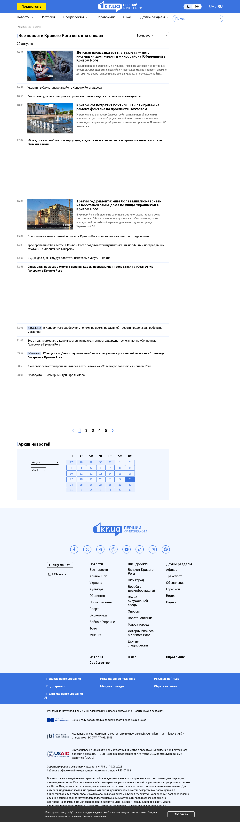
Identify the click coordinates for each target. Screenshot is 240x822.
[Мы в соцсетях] (74, 549)
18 (81, 479)
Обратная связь (165, 686)
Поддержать (31, 6)
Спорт (94, 609)
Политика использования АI (63, 695)
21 (110, 479)
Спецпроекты (73, 17)
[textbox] (195, 18)
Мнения (95, 635)
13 (100, 473)
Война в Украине (102, 622)
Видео (171, 596)
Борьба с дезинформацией (141, 588)
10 (71, 473)
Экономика (98, 615)
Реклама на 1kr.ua (166, 678)
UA (211, 6)
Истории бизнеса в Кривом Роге (141, 633)
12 (91, 473)
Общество (97, 596)
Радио (171, 602)
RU (220, 6)
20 (100, 479)
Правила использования (63, 678)
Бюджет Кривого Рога (140, 572)
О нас (127, 17)
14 (110, 473)
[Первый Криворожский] (120, 6)
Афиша (171, 570)
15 (120, 473)
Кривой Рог (98, 576)
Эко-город (136, 580)
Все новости (98, 570)
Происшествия (100, 602)
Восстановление (140, 618)
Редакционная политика (117, 678)
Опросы (134, 611)
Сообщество (99, 663)
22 (120, 479)
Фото (93, 628)
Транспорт (174, 576)
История (48, 17)
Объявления (175, 583)
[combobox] (195, 18)
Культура (96, 589)
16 (129, 473)
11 (81, 473)
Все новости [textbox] (145, 35)
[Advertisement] (93, 171)
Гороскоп (173, 589)
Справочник (105, 17)
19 (91, 479)
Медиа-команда (112, 686)
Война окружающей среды (138, 601)
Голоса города (139, 624)
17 (71, 479)
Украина (95, 583)
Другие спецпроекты (138, 643)
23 (129, 479)
